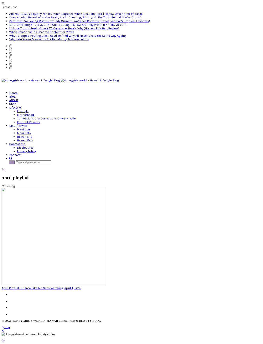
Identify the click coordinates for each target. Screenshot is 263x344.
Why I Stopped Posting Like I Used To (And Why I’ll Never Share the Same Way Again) (67, 35)
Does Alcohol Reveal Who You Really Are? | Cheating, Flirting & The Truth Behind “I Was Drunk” (75, 17)
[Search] (10, 158)
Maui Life (23, 129)
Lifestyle (15, 107)
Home (13, 93)
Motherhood (25, 115)
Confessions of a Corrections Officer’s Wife (46, 118)
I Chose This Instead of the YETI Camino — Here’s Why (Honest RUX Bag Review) (64, 28)
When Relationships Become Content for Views (41, 32)
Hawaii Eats (25, 140)
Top (7, 327)
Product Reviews (28, 122)
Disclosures (25, 147)
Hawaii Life (24, 136)
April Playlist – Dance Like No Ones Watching (33, 288)
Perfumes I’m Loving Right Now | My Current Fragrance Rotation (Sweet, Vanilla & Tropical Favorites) (79, 21)
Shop (12, 104)
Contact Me (17, 144)
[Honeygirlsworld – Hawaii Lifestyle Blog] (60, 80)
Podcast (14, 155)
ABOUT (13, 100)
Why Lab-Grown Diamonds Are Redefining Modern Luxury (49, 39)
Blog (12, 96)
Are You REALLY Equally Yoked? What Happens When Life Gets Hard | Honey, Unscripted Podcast (75, 14)
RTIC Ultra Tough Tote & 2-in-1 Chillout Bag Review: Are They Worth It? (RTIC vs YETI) (67, 25)
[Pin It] (3, 340)
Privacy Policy (26, 151)
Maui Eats (24, 133)
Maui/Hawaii (18, 126)
